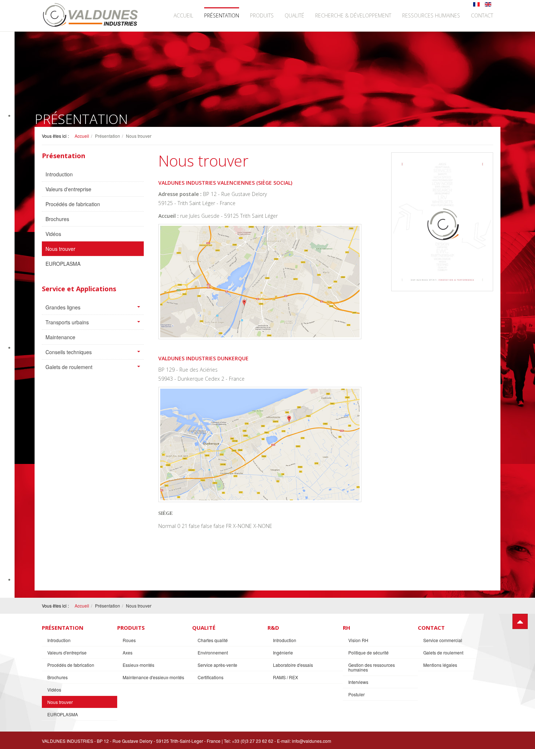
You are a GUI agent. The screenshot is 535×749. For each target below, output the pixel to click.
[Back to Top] (520, 621)
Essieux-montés (138, 665)
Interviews (358, 682)
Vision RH (358, 640)
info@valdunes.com (311, 741)
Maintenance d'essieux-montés (153, 677)
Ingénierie (283, 652)
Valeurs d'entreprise (68, 189)
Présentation (221, 15)
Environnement (213, 652)
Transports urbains (67, 322)
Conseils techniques (68, 352)
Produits (262, 15)
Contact (482, 15)
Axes (127, 652)
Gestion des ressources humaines (371, 667)
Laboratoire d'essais (293, 665)
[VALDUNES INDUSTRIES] (91, 15)
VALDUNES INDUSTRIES (67, 741)
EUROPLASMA (62, 263)
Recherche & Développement (353, 15)
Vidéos (53, 233)
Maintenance (60, 337)
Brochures (57, 219)
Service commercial (442, 640)
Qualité (294, 15)
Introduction (59, 174)
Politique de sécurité (368, 652)
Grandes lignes (62, 307)
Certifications (210, 677)
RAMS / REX (285, 677)
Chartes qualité (213, 640)
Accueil (183, 15)
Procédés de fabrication (72, 204)
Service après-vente (217, 665)
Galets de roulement (68, 367)
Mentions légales (440, 665)
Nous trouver (60, 248)
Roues (129, 640)
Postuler (356, 694)
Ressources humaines (431, 15)
